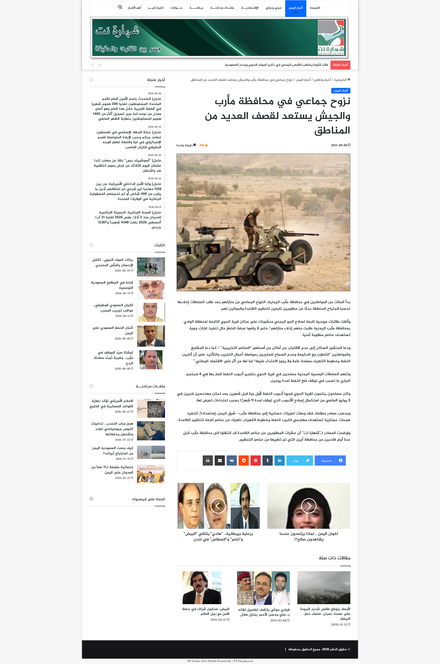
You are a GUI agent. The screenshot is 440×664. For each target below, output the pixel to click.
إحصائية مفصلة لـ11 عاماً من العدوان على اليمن (112, 470)
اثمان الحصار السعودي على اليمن (112, 330)
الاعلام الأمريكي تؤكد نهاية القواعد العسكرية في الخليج (111, 403)
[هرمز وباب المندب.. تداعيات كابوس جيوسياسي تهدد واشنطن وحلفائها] (151, 430)
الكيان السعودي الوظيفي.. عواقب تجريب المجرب (113, 308)
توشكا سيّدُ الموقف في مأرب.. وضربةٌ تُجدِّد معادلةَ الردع (113, 358)
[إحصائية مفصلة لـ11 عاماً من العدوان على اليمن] (151, 474)
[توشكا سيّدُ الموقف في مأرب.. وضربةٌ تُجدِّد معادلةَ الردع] (151, 359)
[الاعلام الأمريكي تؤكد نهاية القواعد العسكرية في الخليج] (151, 408)
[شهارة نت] (220, 38)
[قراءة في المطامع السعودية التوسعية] (151, 289)
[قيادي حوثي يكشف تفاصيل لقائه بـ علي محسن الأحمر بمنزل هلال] (263, 588)
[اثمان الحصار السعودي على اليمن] (151, 336)
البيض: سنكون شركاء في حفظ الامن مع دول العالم (205, 611)
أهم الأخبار (134, 7)
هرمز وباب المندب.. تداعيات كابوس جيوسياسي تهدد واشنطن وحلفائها (112, 429)
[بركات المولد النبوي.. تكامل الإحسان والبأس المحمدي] (151, 267)
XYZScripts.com (243, 661)
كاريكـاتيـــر (155, 7)
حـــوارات (176, 7)
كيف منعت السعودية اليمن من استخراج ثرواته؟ (112, 450)
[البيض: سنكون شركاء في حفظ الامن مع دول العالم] (202, 587)
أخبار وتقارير (322, 80)
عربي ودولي (274, 7)
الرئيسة (315, 7)
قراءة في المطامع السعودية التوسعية (112, 285)
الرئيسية (340, 80)
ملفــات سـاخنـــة (222, 7)
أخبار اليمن (296, 7)
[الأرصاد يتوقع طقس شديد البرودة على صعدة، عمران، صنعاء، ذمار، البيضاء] (323, 587)
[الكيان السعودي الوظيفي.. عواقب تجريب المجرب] (151, 312)
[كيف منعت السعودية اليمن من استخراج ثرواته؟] (151, 452)
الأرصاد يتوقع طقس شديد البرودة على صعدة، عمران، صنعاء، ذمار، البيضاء (325, 614)
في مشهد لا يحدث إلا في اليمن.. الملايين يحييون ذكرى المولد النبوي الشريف (274, 65)
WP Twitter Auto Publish (201, 661)
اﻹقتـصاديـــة (249, 7)
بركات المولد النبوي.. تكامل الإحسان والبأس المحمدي (112, 262)
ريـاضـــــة (196, 7)
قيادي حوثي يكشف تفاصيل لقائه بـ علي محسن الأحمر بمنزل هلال (264, 612)
